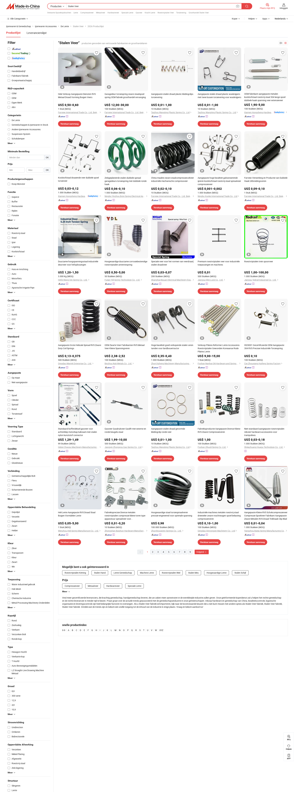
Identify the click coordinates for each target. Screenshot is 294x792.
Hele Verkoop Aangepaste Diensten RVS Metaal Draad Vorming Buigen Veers (77, 96)
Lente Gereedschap (123, 572)
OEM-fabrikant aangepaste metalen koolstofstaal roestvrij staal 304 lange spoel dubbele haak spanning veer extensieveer (264, 97)
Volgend (200, 551)
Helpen (251, 18)
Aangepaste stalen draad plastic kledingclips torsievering (172, 96)
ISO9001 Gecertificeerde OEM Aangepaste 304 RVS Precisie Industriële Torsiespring (264, 347)
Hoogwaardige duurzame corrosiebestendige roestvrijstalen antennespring (126, 263)
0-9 (63, 630)
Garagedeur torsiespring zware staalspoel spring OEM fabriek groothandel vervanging (125, 96)
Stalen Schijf (240, 572)
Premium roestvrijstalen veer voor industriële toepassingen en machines (219, 263)
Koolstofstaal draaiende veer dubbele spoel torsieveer (78, 179)
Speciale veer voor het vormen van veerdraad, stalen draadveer (172, 263)
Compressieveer (87, 12)
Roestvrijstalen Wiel (171, 572)
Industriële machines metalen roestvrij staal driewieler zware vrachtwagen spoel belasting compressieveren (219, 515)
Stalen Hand (100, 572)
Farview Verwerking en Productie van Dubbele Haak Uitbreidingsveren (265, 179)
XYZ (161, 630)
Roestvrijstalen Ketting (75, 572)
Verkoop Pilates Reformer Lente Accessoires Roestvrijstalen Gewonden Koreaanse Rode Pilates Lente (218, 348)
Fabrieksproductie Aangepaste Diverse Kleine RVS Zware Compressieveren (219, 430)
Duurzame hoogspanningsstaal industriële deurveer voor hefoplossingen (78, 263)
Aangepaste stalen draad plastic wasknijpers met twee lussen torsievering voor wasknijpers (219, 96)
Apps (264, 18)
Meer (64, 591)
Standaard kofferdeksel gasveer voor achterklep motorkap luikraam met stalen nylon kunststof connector (77, 432)
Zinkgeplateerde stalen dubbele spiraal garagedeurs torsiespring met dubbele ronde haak (126, 181)
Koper (234, 18)
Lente (76, 12)
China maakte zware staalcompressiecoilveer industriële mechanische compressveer (172, 179)
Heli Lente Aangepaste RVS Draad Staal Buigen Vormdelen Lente (76, 514)
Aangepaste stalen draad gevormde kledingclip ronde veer (168, 430)
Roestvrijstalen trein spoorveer (258, 261)
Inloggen (284, 8)
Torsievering (181, 12)
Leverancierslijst (37, 33)
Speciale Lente (127, 12)
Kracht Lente (150, 12)
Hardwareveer (113, 12)
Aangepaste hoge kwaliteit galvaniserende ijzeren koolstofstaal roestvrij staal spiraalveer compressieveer (219, 181)
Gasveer (139, 12)
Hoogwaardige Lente (216, 572)
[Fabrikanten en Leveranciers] (23, 6)
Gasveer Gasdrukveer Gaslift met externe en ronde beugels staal (125, 430)
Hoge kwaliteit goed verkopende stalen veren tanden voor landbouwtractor (172, 347)
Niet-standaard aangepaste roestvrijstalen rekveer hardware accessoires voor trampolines (264, 432)
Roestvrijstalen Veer (166, 12)
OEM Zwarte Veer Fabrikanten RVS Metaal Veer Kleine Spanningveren (125, 347)
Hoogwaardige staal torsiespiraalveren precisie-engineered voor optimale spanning (171, 514)
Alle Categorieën (18, 18)
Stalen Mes (193, 572)
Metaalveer (100, 12)
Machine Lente (147, 572)
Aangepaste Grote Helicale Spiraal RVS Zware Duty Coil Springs (79, 347)
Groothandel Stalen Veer (199, 12)
